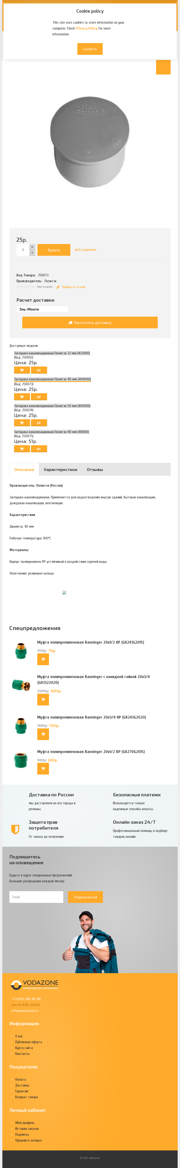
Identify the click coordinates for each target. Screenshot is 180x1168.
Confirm (90, 49)
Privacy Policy (87, 28)
